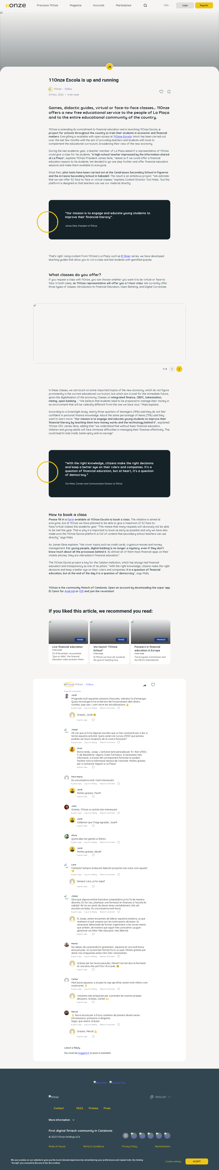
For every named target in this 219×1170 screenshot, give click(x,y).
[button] (179, 369)
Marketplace (123, 5)
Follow (68, 88)
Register (204, 5)
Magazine (75, 5)
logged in (83, 1052)
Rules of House (57, 1146)
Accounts (98, 5)
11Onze (57, 88)
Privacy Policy (129, 1146)
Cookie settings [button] (173, 1161)
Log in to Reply (90, 708)
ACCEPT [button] (197, 1161)
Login (185, 5)
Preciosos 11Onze (47, 5)
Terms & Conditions (93, 1146)
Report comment (107, 708)
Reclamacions (162, 1146)
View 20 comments (72, 691)
